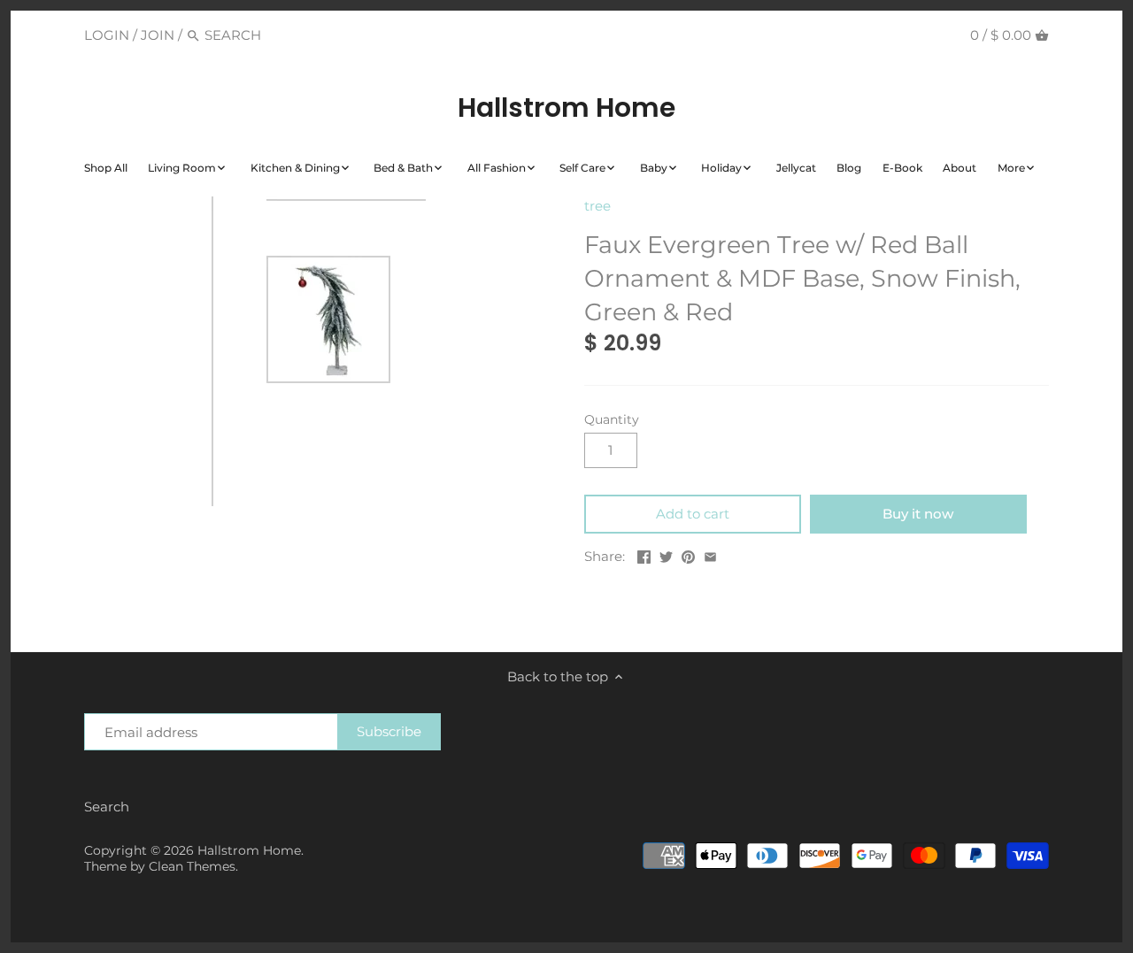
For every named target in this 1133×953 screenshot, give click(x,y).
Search (106, 806)
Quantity (611, 419)
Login (106, 35)
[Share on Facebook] (644, 554)
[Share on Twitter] (666, 554)
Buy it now (918, 513)
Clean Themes (192, 866)
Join (157, 35)
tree (597, 205)
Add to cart (692, 513)
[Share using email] (710, 554)
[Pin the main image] (688, 554)
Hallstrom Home (566, 108)
